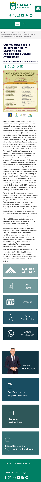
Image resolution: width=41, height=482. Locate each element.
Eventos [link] (9, 473)
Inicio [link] (8, 463)
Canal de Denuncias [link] (22, 463)
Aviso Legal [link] (21, 473)
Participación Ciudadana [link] (12, 61)
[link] (38, 9)
